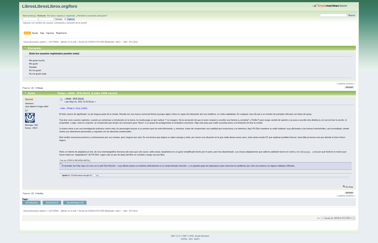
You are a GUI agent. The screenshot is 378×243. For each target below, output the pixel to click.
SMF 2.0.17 (176, 236)
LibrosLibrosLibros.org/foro (49, 6)
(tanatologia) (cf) (75, 202)
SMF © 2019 (188, 236)
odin (117, 42)
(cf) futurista (32, 202)
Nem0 (29, 99)
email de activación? (97, 15)
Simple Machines (202, 236)
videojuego (305, 152)
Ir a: (318, 218)
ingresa (60, 15)
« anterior (341, 83)
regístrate (70, 15)
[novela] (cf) (52, 202)
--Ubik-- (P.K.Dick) (74, 98)
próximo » (350, 83)
